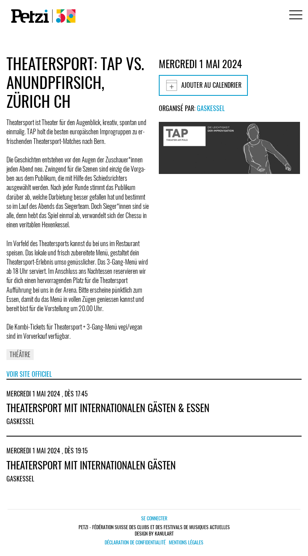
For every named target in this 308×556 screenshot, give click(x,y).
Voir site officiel (29, 374)
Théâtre (20, 354)
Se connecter (154, 518)
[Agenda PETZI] (41, 16)
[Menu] (294, 16)
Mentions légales (186, 542)
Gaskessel (211, 108)
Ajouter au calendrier (211, 85)
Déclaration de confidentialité (135, 542)
